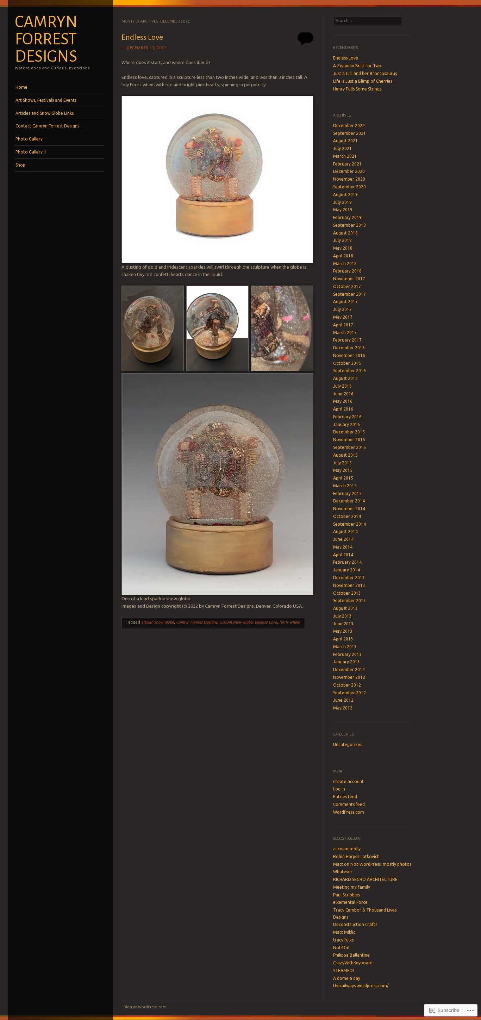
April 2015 (343, 478)
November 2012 (349, 677)
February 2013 (347, 654)
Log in (339, 789)
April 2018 (343, 256)
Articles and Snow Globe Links (44, 113)
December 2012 (349, 669)
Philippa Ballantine (351, 955)
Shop (20, 165)
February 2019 (347, 217)
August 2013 (345, 608)
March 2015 (345, 485)
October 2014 (347, 516)
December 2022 (349, 125)
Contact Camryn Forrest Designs (47, 126)
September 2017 (349, 294)
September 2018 (349, 225)
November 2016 (349, 355)
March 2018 (345, 263)
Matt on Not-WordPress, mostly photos (372, 864)
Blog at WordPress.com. (145, 1007)
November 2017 (349, 278)
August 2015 (345, 455)
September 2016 (349, 370)
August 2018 (345, 233)
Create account (348, 781)
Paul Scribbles (346, 895)
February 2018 (347, 271)
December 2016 (349, 347)
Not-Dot (341, 947)
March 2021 (345, 156)
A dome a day (346, 978)
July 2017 (342, 309)
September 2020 (349, 186)
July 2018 (342, 240)
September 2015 (349, 447)
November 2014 (349, 508)
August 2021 (345, 140)
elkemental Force (350, 902)
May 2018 (342, 248)
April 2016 (343, 409)
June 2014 (343, 539)
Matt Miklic (344, 932)
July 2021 (342, 148)
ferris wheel (289, 622)
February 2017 (347, 340)
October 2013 (347, 593)
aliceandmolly (347, 848)
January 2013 (346, 661)
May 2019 (342, 209)
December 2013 (349, 577)
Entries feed (345, 796)
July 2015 (342, 463)
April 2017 (343, 325)
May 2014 (342, 547)
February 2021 (347, 164)
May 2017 (342, 317)
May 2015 (342, 470)
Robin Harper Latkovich (356, 856)
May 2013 (342, 631)
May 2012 (342, 708)
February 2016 (347, 416)
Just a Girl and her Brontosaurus (365, 73)
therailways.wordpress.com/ (361, 985)
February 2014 (347, 562)
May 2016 (342, 401)
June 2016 (343, 394)
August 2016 (345, 378)
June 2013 (343, 623)
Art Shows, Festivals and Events (45, 100)
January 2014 (346, 570)
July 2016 (342, 386)
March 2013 (345, 646)
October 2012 (347, 685)
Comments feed (349, 804)
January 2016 (346, 424)
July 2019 (342, 202)
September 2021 (349, 133)
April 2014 (343, 554)
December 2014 (349, 501)
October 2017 (347, 286)
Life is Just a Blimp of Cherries (362, 81)
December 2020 (349, 171)
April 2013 (343, 639)
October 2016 (347, 363)
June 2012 (343, 700)
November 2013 (349, 585)
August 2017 (345, 301)
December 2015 (349, 432)
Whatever (342, 871)
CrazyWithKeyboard (353, 962)
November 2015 (349, 439)
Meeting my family (351, 887)
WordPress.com (348, 812)
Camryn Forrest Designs (46, 39)
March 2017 (345, 332)
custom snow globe (235, 622)
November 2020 (349, 179)
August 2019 (345, 194)
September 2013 (349, 600)
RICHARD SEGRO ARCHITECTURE (365, 879)
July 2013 (342, 616)
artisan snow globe (157, 622)
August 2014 (345, 531)
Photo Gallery (29, 139)
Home (21, 87)
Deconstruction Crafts (355, 924)
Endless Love (142, 37)
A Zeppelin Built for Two (357, 65)
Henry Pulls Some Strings (357, 89)
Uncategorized (348, 744)
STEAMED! (343, 970)
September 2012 (349, 692)
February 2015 (347, 493)
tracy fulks (343, 940)
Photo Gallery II (30, 152)
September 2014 (349, 524)
